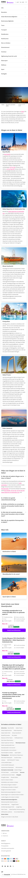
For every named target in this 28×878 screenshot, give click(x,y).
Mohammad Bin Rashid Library (9, 802)
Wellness (3, 65)
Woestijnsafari (5, 488)
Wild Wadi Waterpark (6, 757)
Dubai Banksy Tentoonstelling (17, 809)
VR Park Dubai (5, 772)
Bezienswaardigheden (7, 21)
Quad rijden (18, 752)
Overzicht (7, 874)
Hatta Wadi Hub (5, 804)
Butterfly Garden (5, 735)
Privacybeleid (4, 846)
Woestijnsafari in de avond (8, 747)
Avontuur (3, 52)
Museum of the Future (7, 738)
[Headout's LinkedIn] (2, 866)
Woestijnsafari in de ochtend (8, 750)
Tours (2, 25)
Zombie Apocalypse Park (7, 807)
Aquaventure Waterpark (7, 767)
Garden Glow (17, 757)
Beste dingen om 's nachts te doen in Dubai (12, 794)
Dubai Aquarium (18, 730)
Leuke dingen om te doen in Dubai (10, 797)
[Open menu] (26, 2)
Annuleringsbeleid (6, 851)
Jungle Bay (19, 807)
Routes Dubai (14, 777)
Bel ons (5, 833)
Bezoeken (4, 12)
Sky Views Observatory (7, 740)
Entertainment (5, 47)
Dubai (3, 104)
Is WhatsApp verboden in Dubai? (9, 787)
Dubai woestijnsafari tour (7, 745)
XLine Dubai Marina (19, 812)
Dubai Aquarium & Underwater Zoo (10, 492)
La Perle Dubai (14, 772)
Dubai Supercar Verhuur (7, 742)
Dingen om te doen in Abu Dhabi (9, 817)
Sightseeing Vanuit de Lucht (9, 56)
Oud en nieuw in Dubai (7, 780)
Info (2, 8)
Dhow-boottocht (16, 733)
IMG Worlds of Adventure (16, 755)
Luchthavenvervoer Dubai (8, 775)
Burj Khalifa (7, 154)
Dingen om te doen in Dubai (8, 789)
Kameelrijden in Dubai (7, 752)
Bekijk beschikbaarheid (14, 630)
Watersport (4, 60)
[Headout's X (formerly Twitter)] (13, 866)
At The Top (12, 167)
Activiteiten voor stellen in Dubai (9, 782)
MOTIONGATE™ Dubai (13, 760)
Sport (2, 69)
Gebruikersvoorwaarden (7, 848)
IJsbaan (3, 760)
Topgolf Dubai (15, 804)
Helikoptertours (18, 738)
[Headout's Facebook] (10, 866)
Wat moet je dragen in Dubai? (8, 784)
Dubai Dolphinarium (6, 730)
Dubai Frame (19, 728)
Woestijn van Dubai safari (10, 105)
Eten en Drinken (5, 43)
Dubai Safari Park (5, 733)
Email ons (5, 836)
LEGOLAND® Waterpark (7, 765)
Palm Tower (4, 809)
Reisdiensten (4, 34)
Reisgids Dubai (5, 777)
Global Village (18, 770)
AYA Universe (19, 767)
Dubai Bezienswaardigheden (9, 16)
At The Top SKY (10, 169)
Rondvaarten (4, 38)
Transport (4, 30)
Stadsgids (4, 74)
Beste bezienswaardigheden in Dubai (11, 792)
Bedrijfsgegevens (5, 843)
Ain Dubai (14, 735)
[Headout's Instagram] (5, 866)
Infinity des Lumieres (6, 812)
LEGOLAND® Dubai (6, 762)
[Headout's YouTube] (7, 866)
